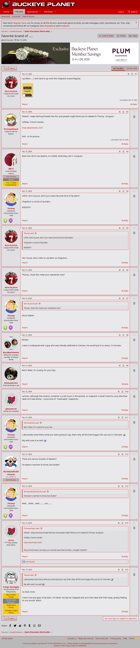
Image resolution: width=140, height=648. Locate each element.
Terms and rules (101, 638)
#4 (127, 191)
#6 (127, 270)
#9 (127, 365)
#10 (126, 391)
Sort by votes (131, 68)
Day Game (8, 638)
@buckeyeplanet (48, 25)
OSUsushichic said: (31, 423)
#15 (126, 569)
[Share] (128, 74)
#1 (136, 74)
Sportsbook (32, 11)
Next (12, 68)
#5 (127, 228)
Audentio (114, 643)
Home (6, 11)
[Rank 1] (5, 219)
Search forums (28, 16)
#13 (126, 486)
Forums (19, 11)
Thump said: (29, 233)
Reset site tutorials (85, 638)
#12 (126, 454)
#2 (127, 112)
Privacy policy (115, 638)
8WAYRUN (82, 646)
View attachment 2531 (32, 127)
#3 (127, 151)
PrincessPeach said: (32, 528)
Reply (134, 104)
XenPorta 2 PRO (59, 646)
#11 (126, 417)
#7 (127, 298)
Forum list (16, 16)
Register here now (21, 22)
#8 (127, 335)
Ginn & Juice (8, 40)
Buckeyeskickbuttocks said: (35, 491)
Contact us (72, 638)
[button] (11, 11)
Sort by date (118, 68)
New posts (5, 16)
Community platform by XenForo (44, 643)
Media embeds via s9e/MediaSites (80, 643)
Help (125, 638)
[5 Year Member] (10, 219)
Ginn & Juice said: (31, 303)
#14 (126, 523)
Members (48, 11)
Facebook (64, 25)
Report (25, 104)
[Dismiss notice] (136, 22)
